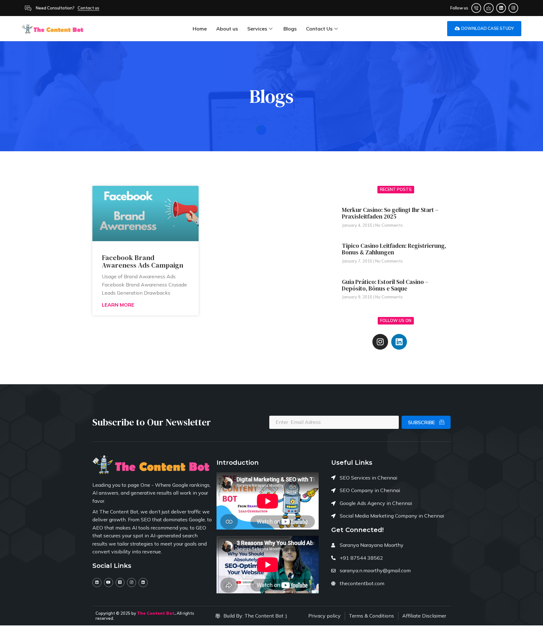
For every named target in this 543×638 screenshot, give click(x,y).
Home (200, 28)
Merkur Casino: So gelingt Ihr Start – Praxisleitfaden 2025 (390, 213)
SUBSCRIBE (422, 422)
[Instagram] (513, 8)
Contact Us (319, 28)
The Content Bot (155, 613)
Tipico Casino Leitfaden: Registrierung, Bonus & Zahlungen (394, 248)
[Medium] (120, 582)
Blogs (290, 28)
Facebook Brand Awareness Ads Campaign (142, 261)
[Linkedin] (501, 8)
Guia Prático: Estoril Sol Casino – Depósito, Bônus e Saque (385, 285)
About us (227, 28)
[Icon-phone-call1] (476, 8)
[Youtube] (108, 582)
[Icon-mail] (488, 8)
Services (257, 28)
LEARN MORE (118, 305)
